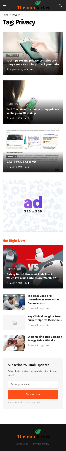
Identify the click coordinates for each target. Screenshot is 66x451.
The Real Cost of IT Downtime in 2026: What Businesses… (43, 299)
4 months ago (37, 308)
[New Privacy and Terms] (33, 150)
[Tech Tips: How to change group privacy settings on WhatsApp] (33, 102)
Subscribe (33, 394)
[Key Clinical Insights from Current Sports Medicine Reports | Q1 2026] (14, 322)
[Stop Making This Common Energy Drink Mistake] (14, 343)
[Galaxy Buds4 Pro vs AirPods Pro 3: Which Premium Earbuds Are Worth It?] (33, 266)
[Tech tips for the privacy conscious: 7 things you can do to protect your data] (33, 53)
